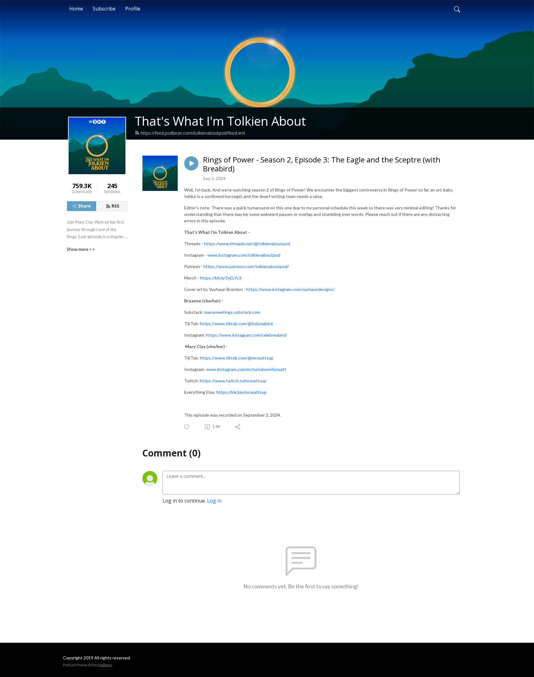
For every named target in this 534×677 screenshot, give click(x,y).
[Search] (457, 8)
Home (76, 8)
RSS (115, 206)
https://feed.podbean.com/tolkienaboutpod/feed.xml (193, 133)
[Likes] (187, 427)
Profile (132, 8)
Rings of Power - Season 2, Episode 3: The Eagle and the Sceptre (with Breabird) (321, 164)
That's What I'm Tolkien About (220, 120)
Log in (214, 500)
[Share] (238, 427)
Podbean (105, 664)
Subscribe (104, 8)
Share (84, 206)
